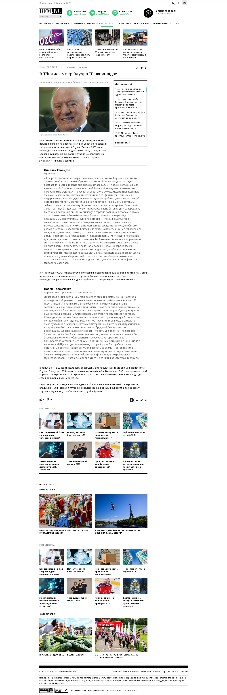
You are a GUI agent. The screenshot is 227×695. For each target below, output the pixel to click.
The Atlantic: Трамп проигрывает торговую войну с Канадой (130, 136)
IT (176, 23)
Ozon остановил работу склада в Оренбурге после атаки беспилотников (51, 53)
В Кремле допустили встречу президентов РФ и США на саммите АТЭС (128, 125)
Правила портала (161, 671)
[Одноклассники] (145, 68)
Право (136, 23)
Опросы (184, 671)
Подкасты (61, 23)
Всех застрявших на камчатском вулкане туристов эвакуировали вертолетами (134, 53)
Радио (126, 671)
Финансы (92, 23)
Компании (76, 23)
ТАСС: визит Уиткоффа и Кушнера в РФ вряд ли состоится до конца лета (130, 115)
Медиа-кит (146, 671)
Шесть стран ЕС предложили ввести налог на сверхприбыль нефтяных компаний (78, 53)
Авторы (175, 671)
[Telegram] (141, 68)
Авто (146, 23)
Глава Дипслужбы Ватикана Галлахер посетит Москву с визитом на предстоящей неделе (128, 103)
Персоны (82, 67)
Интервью (45, 23)
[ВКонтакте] (137, 68)
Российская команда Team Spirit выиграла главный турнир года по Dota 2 (129, 91)
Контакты (134, 671)
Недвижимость (162, 23)
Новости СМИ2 (46, 484)
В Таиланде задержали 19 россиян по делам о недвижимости (106, 52)
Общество (123, 23)
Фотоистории (47, 489)
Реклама (117, 671)
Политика (107, 23)
